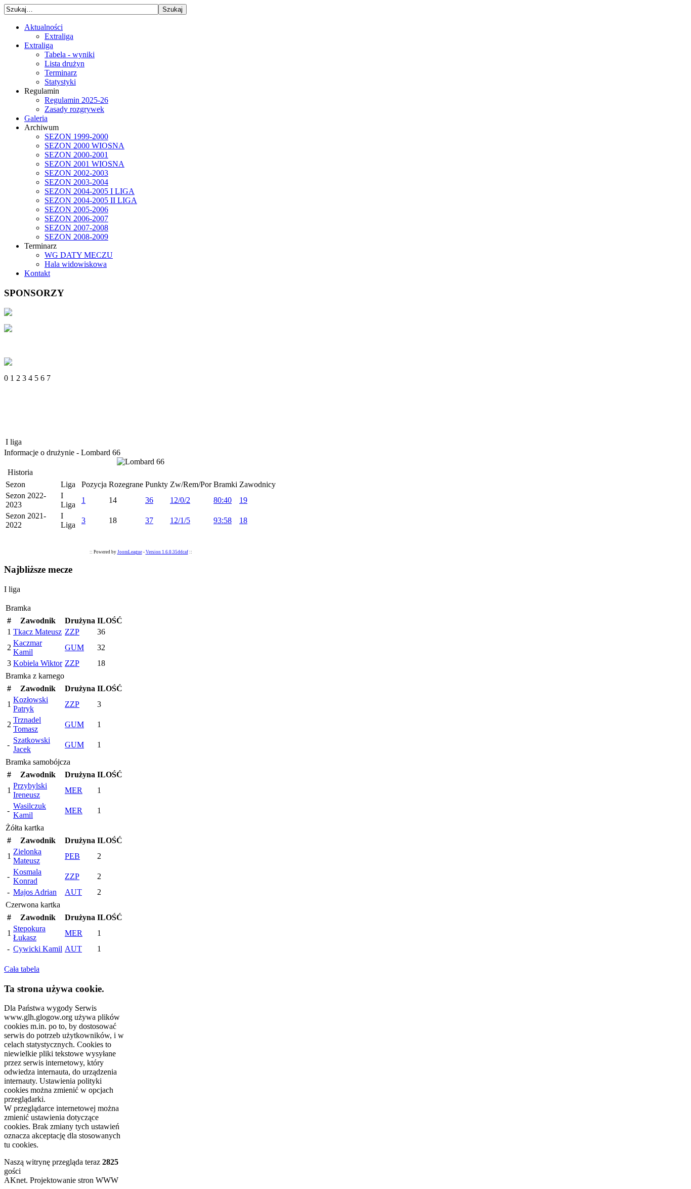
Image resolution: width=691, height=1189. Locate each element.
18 (243, 520)
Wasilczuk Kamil (29, 810)
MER (73, 790)
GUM (74, 647)
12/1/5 (180, 520)
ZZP (72, 631)
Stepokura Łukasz (29, 933)
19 (243, 500)
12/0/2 (180, 500)
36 (149, 500)
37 (149, 520)
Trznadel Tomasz (27, 724)
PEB (72, 856)
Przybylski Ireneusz (30, 790)
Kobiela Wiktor (37, 663)
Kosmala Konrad (27, 876)
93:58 (222, 520)
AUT (73, 892)
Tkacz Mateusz (37, 631)
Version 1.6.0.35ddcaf (167, 551)
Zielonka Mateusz (27, 856)
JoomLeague (129, 551)
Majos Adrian (35, 892)
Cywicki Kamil (37, 948)
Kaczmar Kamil (27, 647)
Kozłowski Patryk (30, 704)
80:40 (222, 500)
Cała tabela (21, 969)
